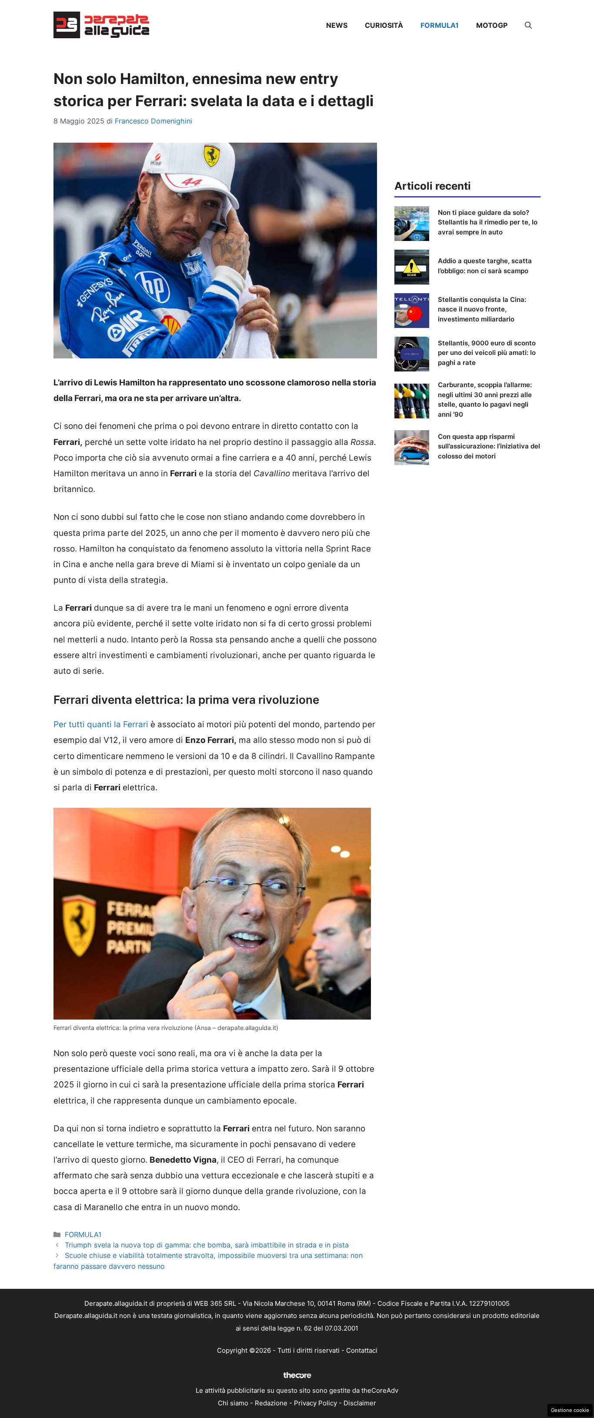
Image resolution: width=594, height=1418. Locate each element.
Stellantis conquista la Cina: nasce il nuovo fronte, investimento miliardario (482, 309)
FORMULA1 (439, 25)
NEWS (336, 25)
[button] (528, 25)
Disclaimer (360, 1403)
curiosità (384, 25)
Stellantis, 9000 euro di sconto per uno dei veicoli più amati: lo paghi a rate (487, 353)
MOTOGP (491, 25)
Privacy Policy (315, 1403)
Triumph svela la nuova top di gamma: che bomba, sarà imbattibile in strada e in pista (207, 1245)
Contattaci (361, 1350)
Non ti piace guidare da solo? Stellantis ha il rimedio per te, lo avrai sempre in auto (487, 222)
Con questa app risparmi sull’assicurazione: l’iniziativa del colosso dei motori (489, 446)
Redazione (271, 1403)
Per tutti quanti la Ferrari (100, 724)
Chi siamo (233, 1403)
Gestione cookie (570, 1410)
